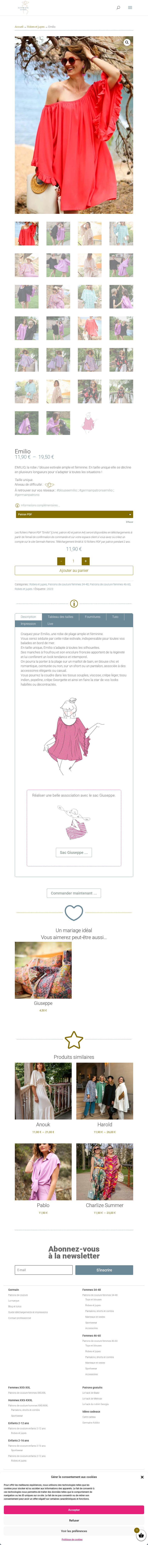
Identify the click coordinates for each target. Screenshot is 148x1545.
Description (28, 617)
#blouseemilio (67, 490)
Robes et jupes (36, 26)
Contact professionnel (19, 1318)
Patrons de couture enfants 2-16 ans (26, 1446)
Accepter (74, 1510)
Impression (28, 624)
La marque (13, 1300)
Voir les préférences (74, 1531)
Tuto (115, 617)
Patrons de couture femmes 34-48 (68, 584)
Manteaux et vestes (95, 1317)
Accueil (19, 26)
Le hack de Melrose (92, 1398)
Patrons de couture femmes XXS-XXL (27, 1393)
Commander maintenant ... (74, 893)
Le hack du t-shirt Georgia (95, 1404)
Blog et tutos (14, 1306)
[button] (142, 1477)
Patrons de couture (18, 1295)
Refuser (74, 1520)
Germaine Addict (91, 1422)
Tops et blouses (93, 1299)
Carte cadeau (89, 1417)
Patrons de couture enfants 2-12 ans (26, 1428)
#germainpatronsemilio (96, 490)
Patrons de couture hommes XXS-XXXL (28, 1405)
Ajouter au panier (74, 570)
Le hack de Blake (90, 1393)
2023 (50, 589)
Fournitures (92, 617)
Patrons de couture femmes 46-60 (110, 584)
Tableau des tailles (60, 617)
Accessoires (91, 1328)
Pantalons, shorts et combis (99, 1311)
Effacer (129, 522)
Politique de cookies (72, 1539)
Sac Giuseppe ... (74, 852)
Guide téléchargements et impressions (28, 1312)
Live (50, 624)
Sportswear (91, 1322)
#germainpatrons (27, 495)
